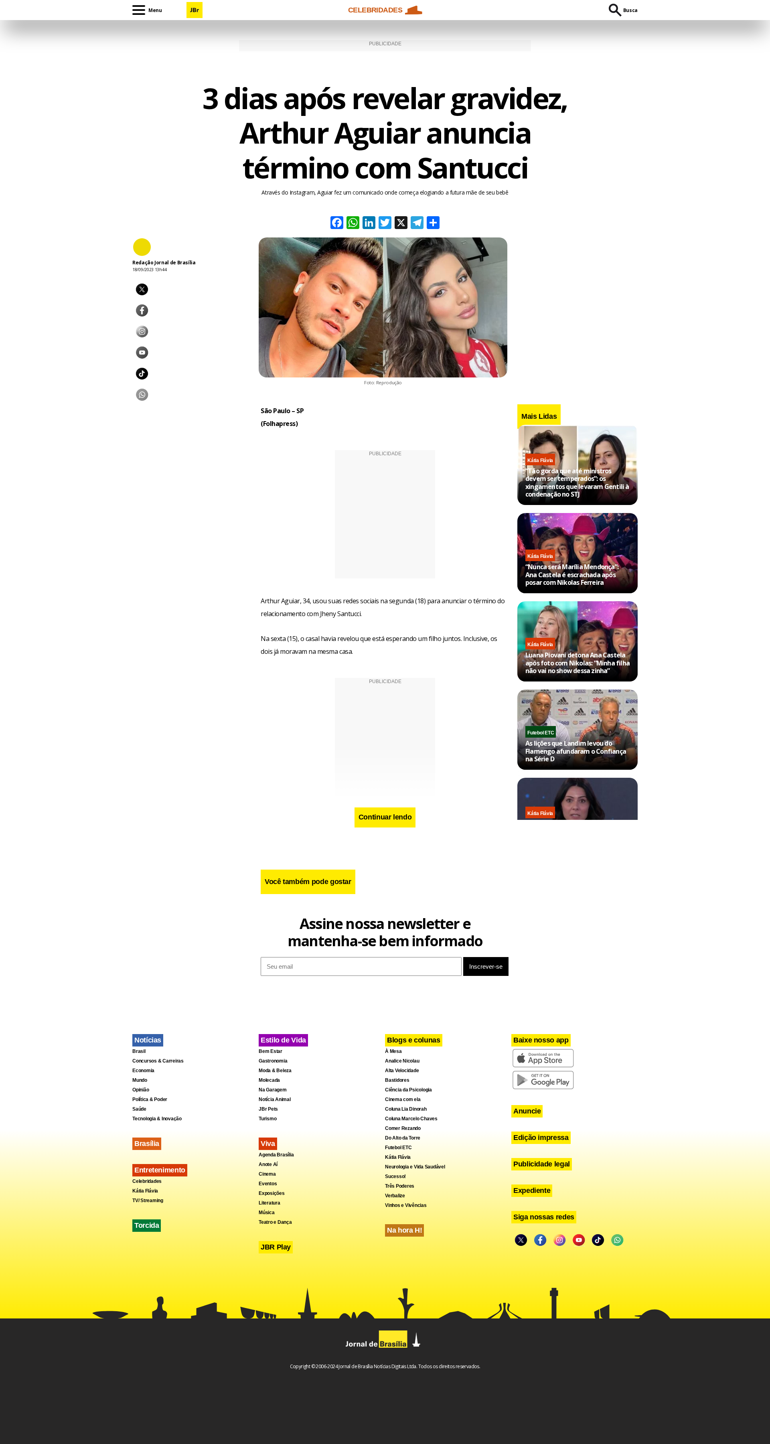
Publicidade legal (541, 1164)
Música (267, 1212)
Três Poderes (399, 1186)
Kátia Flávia (540, 460)
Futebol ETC (540, 733)
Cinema (267, 1174)
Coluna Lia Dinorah (406, 1109)
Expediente (531, 1190)
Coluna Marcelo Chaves (411, 1119)
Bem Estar (270, 1051)
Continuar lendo (385, 817)
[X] (401, 223)
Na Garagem (273, 1090)
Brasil (139, 1051)
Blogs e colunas (413, 1040)
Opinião (140, 1090)
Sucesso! (395, 1176)
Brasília (146, 1144)
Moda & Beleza (275, 1070)
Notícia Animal (275, 1099)
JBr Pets (268, 1109)
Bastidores (397, 1080)
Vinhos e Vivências (406, 1205)
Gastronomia (273, 1061)
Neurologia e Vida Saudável (415, 1167)
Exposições (272, 1193)
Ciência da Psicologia (408, 1090)
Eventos (268, 1183)
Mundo (139, 1080)
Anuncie (527, 1111)
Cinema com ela (403, 1099)
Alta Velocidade (402, 1070)
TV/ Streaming (147, 1200)
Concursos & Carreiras (158, 1061)
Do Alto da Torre (402, 1138)
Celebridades (147, 1181)
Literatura (269, 1203)
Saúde (139, 1109)
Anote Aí (268, 1164)
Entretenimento (159, 1170)
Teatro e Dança (275, 1222)
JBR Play (276, 1247)
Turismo (267, 1119)
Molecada (269, 1080)
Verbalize (395, 1196)
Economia (143, 1070)
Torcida (146, 1225)
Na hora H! (404, 1230)
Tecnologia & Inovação (157, 1119)
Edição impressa (541, 1138)
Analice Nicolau (402, 1061)
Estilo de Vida (283, 1040)
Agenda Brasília (276, 1155)
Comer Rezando (403, 1128)
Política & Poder (149, 1099)
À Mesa (393, 1051)
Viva (268, 1144)
